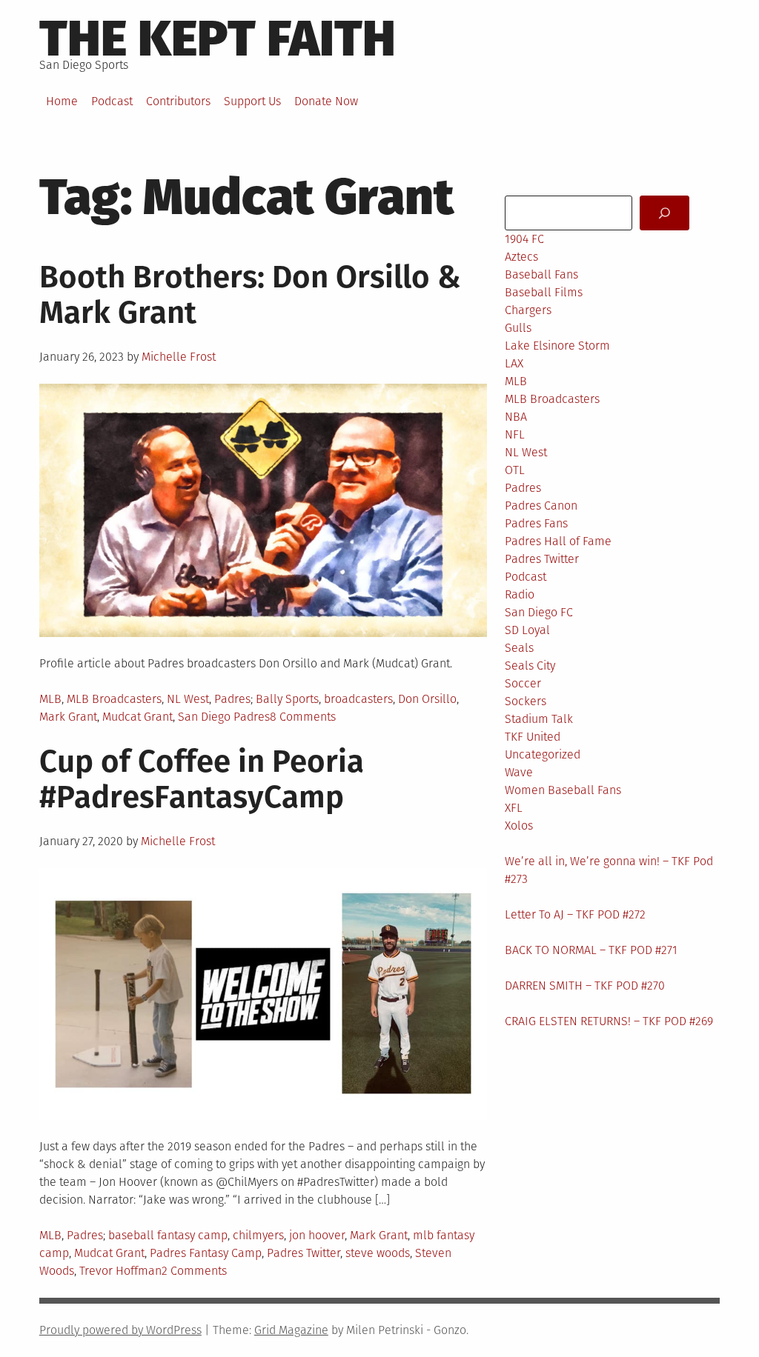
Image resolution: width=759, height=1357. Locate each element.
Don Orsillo (427, 699)
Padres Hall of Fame (558, 541)
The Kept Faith (217, 38)
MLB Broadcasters (114, 699)
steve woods (377, 1253)
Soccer (523, 683)
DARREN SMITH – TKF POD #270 (585, 985)
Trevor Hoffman (120, 1271)
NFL (515, 434)
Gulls (518, 328)
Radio (519, 594)
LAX (514, 363)
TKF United (532, 737)
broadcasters (358, 699)
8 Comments (303, 717)
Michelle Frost (179, 357)
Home (62, 101)
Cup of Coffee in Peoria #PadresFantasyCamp (201, 779)
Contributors (178, 101)
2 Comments (194, 1271)
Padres (232, 699)
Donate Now (326, 101)
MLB (50, 699)
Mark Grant (68, 717)
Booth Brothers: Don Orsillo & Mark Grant (250, 295)
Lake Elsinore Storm (557, 346)
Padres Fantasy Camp (206, 1253)
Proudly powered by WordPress (120, 1330)
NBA (516, 417)
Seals (519, 648)
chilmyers (258, 1235)
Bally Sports (287, 699)
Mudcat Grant (137, 717)
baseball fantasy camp (168, 1235)
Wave (519, 772)
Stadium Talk (539, 719)
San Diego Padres (224, 717)
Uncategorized (542, 754)
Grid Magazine (291, 1330)
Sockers (525, 701)
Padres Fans (536, 523)
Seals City (530, 666)
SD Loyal (527, 630)
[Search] (664, 213)
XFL (514, 808)
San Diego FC (539, 612)
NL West (188, 699)
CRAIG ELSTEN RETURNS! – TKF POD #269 (609, 1021)
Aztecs (521, 257)
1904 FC (524, 239)
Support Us (252, 101)
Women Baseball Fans (563, 790)
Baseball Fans (541, 274)
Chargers (528, 310)
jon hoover (317, 1235)
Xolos (519, 825)
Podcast (112, 101)
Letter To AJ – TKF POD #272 (575, 914)
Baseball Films (544, 292)
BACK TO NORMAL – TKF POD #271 (591, 950)
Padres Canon (541, 506)
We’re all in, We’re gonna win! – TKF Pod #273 (609, 870)
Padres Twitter (303, 1253)
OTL (515, 470)
